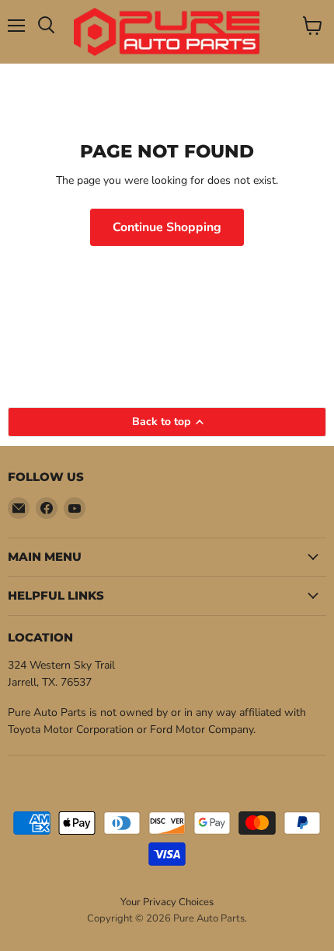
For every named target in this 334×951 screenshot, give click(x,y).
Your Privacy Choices (167, 902)
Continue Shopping (167, 227)
